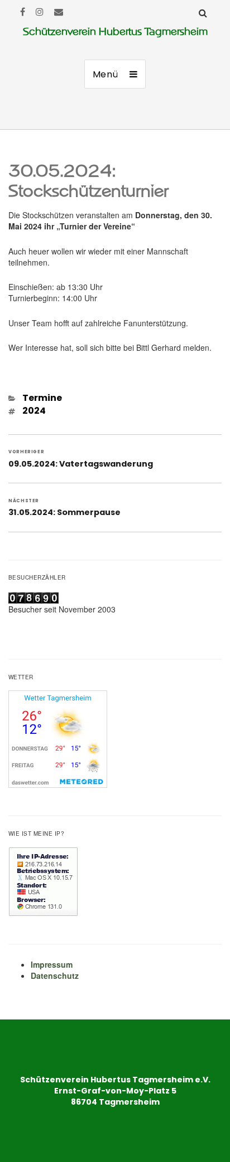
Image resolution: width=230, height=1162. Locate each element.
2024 (34, 410)
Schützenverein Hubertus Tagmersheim (115, 31)
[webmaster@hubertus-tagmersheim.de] (58, 11)
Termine (42, 397)
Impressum (52, 964)
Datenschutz (55, 975)
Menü (105, 74)
